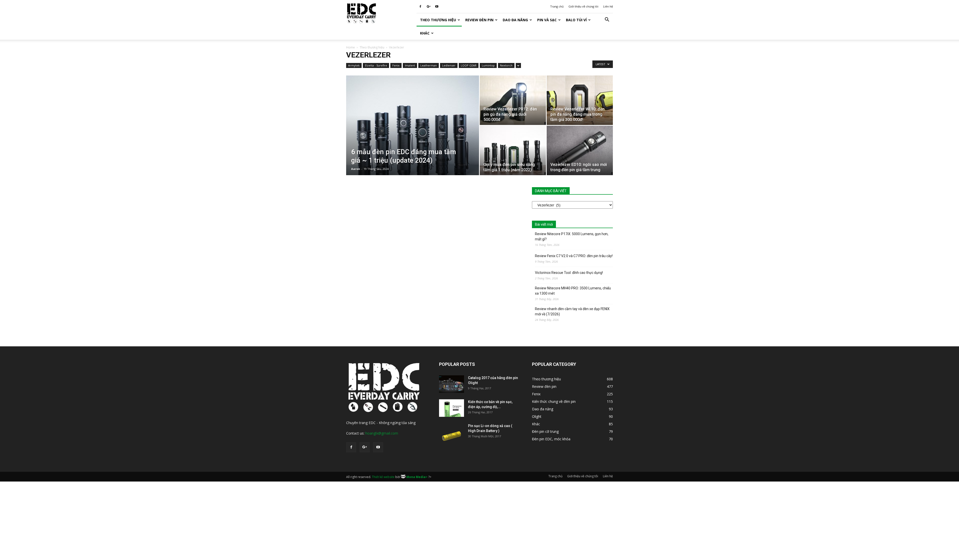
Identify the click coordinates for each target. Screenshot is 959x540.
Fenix (396, 65)
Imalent (410, 65)
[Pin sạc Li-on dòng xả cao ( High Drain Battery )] (451, 432)
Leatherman (428, 65)
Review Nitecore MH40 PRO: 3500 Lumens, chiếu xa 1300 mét (573, 290)
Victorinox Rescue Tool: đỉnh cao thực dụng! (569, 273)
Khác (425, 33)
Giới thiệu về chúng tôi (583, 6)
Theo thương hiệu (438, 19)
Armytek (354, 65)
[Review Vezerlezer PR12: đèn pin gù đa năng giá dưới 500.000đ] (513, 100)
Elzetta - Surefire (376, 65)
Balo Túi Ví (576, 19)
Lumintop (488, 65)
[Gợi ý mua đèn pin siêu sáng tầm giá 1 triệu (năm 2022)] (513, 150)
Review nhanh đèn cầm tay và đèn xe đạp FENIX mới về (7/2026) (572, 311)
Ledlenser (449, 65)
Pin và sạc (547, 19)
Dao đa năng (515, 19)
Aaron (355, 169)
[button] (607, 20)
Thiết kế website (383, 477)
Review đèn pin (479, 19)
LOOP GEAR (469, 65)
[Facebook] (420, 6)
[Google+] (428, 6)
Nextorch (506, 65)
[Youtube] (437, 6)
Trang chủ (557, 6)
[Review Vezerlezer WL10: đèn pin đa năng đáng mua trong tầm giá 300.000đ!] (580, 100)
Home (350, 47)
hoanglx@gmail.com (381, 433)
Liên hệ (608, 6)
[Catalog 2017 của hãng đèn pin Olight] (451, 384)
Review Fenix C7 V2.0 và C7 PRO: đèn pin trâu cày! (574, 256)
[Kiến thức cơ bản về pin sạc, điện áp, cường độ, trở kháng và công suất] (451, 408)
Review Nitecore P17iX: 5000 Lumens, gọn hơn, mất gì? (571, 236)
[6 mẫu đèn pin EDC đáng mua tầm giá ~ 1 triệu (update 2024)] (412, 133)
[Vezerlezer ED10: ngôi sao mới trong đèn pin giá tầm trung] (580, 150)
